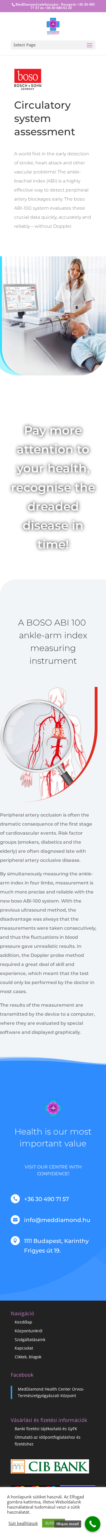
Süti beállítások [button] (23, 1523)
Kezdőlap (23, 1322)
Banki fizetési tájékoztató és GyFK (46, 1428)
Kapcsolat (24, 1348)
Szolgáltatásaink (30, 1339)
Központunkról (28, 1330)
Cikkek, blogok (28, 1356)
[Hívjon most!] (92, 1524)
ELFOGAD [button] (54, 1523)
